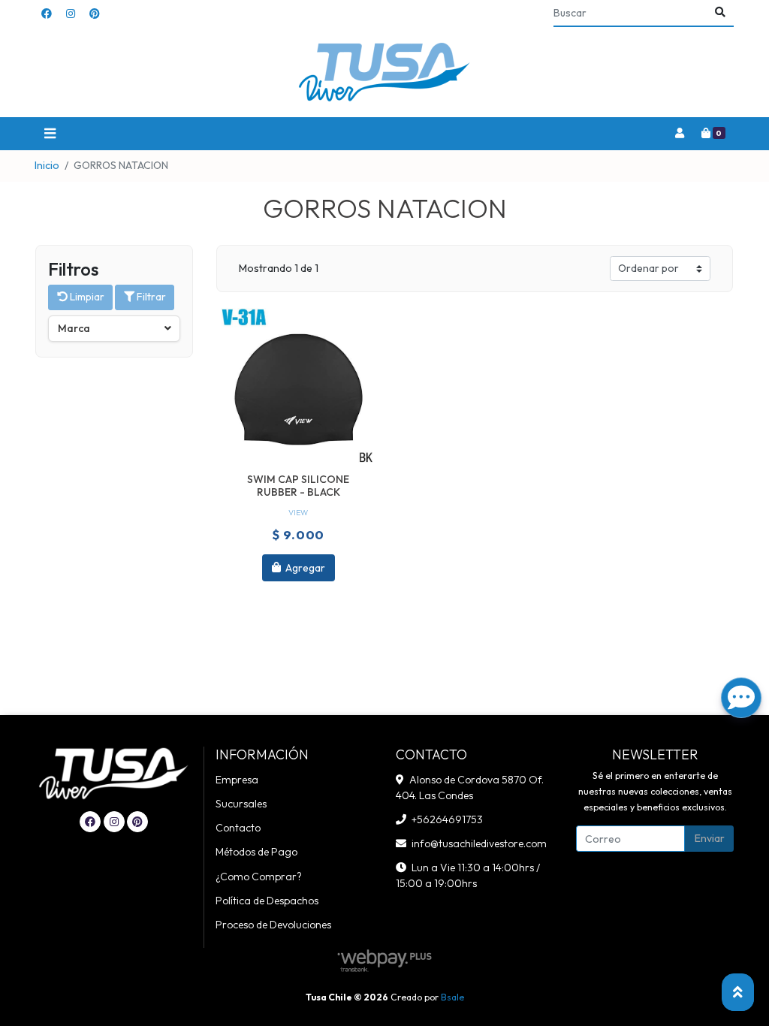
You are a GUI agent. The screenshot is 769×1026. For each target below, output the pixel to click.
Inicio (47, 165)
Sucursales (241, 803)
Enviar (710, 838)
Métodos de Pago (256, 852)
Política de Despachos (267, 900)
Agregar (304, 567)
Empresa (237, 779)
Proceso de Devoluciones (273, 924)
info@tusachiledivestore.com (479, 843)
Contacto (238, 827)
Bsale (452, 997)
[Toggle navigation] (49, 134)
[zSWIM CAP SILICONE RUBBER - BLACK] (298, 385)
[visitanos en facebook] (46, 14)
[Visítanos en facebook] (90, 821)
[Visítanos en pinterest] (137, 821)
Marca (74, 328)
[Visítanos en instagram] (114, 821)
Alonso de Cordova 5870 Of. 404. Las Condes (470, 787)
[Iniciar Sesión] (679, 133)
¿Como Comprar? (259, 876)
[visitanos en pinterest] (94, 14)
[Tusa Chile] (384, 72)
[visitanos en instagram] (70, 14)
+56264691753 (447, 819)
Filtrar (150, 296)
